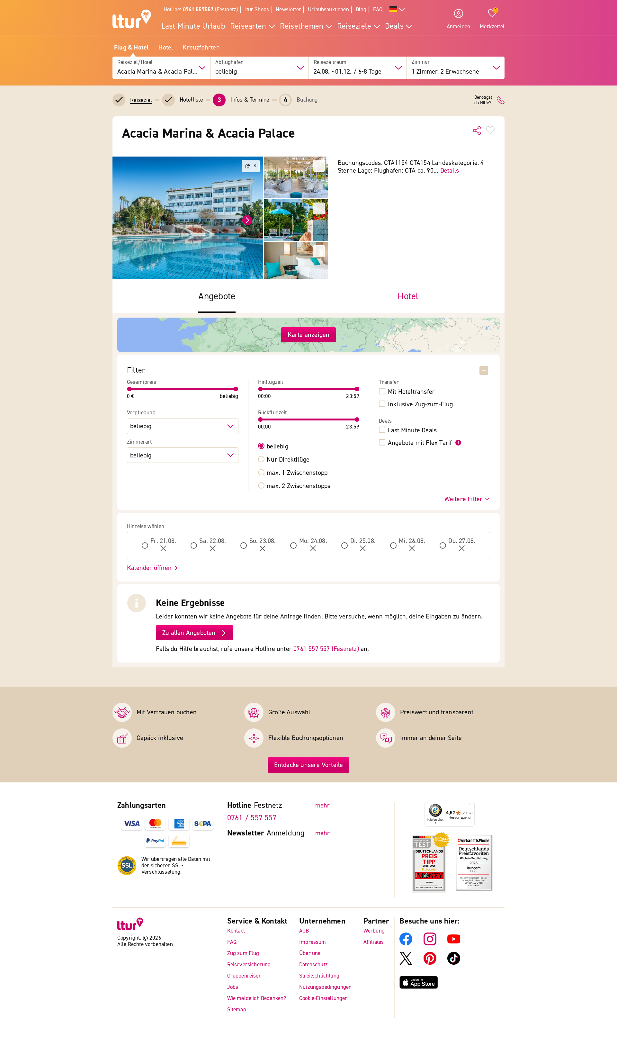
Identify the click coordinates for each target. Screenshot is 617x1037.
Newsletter (288, 9)
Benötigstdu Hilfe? (483, 100)
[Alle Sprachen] (397, 9)
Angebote (216, 296)
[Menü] (471, 805)
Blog (361, 9)
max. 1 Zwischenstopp (297, 473)
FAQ (378, 9)
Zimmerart (139, 442)
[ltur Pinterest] (430, 963)
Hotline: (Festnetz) (201, 9)
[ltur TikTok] (453, 963)
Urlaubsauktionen (328, 9)
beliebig (277, 446)
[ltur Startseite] (131, 20)
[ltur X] (405, 963)
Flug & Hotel (131, 47)
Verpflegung (141, 413)
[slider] (129, 389)
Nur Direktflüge (288, 460)
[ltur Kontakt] (501, 100)
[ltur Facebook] (405, 943)
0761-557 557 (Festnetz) (326, 649)
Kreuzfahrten (201, 47)
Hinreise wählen (146, 526)
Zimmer (421, 62)
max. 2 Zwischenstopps (298, 486)
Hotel (165, 47)
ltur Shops (257, 9)
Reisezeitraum (330, 62)
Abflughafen (229, 62)
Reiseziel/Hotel (135, 62)
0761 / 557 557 (251, 818)
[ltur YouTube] (453, 943)
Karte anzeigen (309, 335)
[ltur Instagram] (430, 943)
